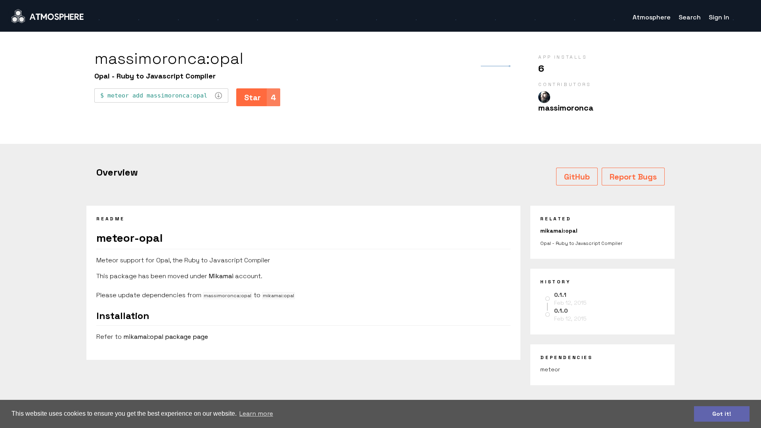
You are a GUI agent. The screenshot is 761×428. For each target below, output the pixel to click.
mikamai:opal (558, 230)
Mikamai (221, 276)
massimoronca (565, 108)
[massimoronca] (544, 97)
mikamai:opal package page (165, 336)
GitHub (577, 177)
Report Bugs (633, 177)
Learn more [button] (256, 413)
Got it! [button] (721, 413)
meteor (550, 369)
